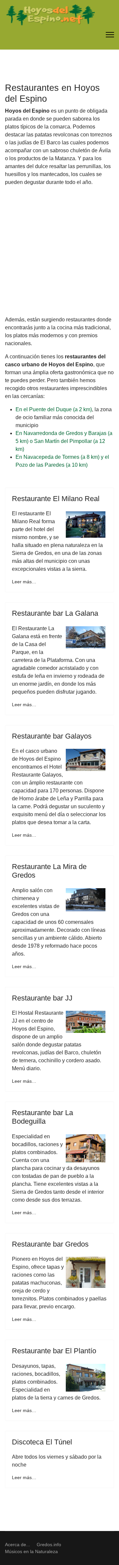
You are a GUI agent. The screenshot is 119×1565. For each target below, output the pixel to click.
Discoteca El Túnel (42, 1442)
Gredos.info (49, 1544)
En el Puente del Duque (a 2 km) (54, 409)
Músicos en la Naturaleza (31, 1551)
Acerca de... (17, 1544)
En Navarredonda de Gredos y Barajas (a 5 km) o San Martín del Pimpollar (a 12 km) (64, 441)
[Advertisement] (59, 251)
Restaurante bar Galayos (52, 736)
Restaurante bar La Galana (55, 613)
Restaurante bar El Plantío (54, 1351)
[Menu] (110, 35)
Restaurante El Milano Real (55, 498)
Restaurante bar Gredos (50, 1244)
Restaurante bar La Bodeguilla (42, 1117)
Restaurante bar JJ (42, 998)
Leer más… (24, 581)
